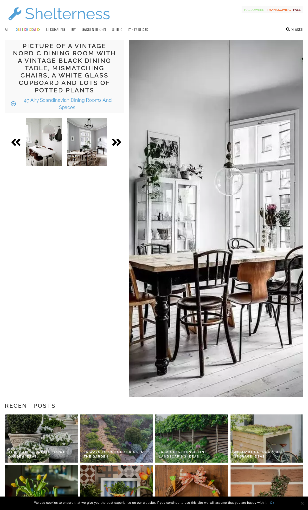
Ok (272, 502)
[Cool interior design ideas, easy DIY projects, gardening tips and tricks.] (59, 23)
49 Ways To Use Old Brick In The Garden (114, 454)
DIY (73, 29)
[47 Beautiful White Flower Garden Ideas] (41, 438)
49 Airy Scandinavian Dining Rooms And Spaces (67, 103)
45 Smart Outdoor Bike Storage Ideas (259, 454)
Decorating (55, 29)
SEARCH (297, 29)
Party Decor (138, 29)
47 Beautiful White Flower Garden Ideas (38, 454)
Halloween (254, 10)
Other (117, 29)
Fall (297, 10)
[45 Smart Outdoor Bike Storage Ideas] (267, 438)
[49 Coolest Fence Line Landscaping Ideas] (191, 438)
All (7, 29)
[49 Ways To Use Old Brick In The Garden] (116, 438)
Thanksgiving (279, 10)
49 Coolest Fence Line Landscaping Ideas (183, 454)
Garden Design (94, 29)
